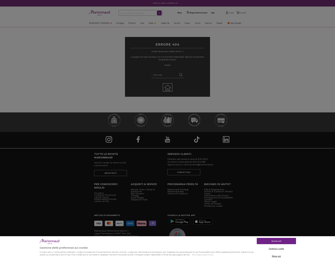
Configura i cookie (276, 248)
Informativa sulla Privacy (202, 255)
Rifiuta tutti (276, 256)
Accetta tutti (276, 241)
